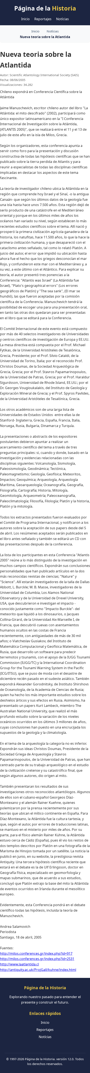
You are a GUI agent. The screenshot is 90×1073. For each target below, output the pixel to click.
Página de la (45, 8)
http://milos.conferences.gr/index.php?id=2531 (37, 958)
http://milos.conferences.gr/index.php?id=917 (36, 953)
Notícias (62, 19)
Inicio (25, 19)
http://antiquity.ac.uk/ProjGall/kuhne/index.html (38, 969)
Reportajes (42, 19)
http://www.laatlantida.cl (19, 964)
